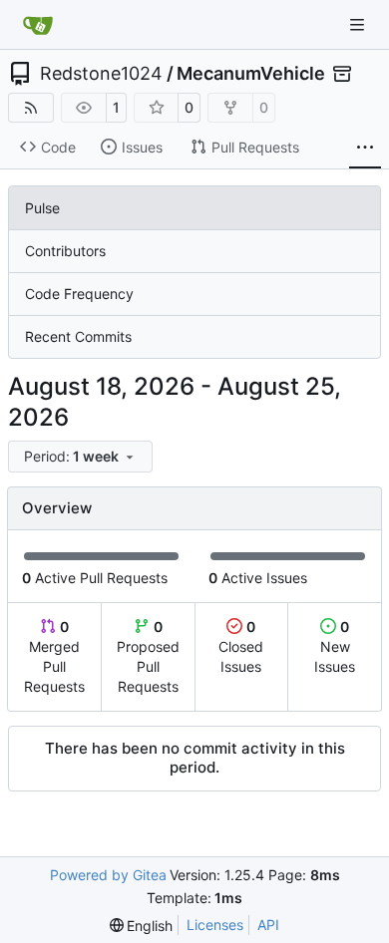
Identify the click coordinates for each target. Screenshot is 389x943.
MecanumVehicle (251, 74)
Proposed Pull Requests (148, 656)
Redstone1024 (101, 74)
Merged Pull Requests (54, 656)
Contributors (65, 250)
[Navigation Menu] (359, 24)
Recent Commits (78, 336)
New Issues (334, 646)
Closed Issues (240, 646)
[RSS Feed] (31, 108)
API (268, 924)
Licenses (215, 924)
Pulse (42, 207)
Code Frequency (79, 293)
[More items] (365, 147)
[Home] (38, 25)
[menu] (80, 456)
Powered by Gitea (108, 874)
